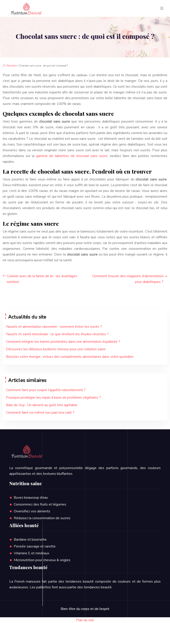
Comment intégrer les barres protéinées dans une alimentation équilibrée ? (63, 341)
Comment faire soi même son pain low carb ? (40, 412)
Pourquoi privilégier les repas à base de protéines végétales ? (53, 397)
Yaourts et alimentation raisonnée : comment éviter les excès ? (54, 326)
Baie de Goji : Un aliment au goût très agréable (41, 405)
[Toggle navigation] (162, 8)
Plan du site (85, 620)
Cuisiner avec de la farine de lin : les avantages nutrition (42, 279)
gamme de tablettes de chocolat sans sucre (71, 155)
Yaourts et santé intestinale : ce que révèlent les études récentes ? (57, 334)
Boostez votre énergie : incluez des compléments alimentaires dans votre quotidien (69, 356)
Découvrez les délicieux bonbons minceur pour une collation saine (56, 349)
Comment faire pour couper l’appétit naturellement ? (46, 390)
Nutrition (12, 65)
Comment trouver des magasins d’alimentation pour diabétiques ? (127, 279)
